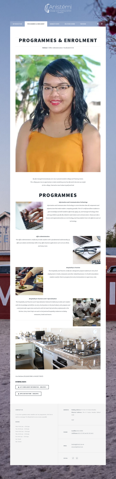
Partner (83, 24)
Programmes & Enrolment (35, 24)
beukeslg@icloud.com (77, 444)
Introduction (17, 24)
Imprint (51, 473)
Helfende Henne (70, 24)
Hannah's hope (54, 24)
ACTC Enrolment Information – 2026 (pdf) (33, 387)
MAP (73, 420)
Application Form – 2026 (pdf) (29, 393)
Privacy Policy (62, 473)
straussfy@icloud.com (77, 447)
